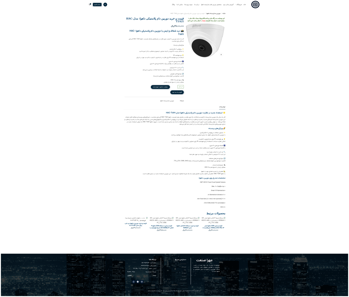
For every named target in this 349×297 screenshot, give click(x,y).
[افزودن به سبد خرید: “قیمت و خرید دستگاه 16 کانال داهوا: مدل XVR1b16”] (183, 221)
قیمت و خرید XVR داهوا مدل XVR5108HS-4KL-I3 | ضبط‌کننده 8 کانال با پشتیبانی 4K (213, 228)
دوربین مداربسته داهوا (213, 13)
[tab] (222, 107)
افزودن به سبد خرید (177, 92)
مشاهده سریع (213, 221)
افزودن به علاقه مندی (218, 221)
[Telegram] (138, 282)
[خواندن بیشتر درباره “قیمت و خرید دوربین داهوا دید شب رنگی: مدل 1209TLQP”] (131, 218)
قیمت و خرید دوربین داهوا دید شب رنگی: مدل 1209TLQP (136, 224)
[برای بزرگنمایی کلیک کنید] (221, 54)
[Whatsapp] (134, 282)
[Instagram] (142, 282)
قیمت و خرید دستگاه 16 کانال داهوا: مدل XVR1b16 (187, 227)
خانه (224, 13)
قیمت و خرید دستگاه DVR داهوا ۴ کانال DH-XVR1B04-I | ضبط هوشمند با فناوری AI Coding (161, 228)
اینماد (203, 20)
